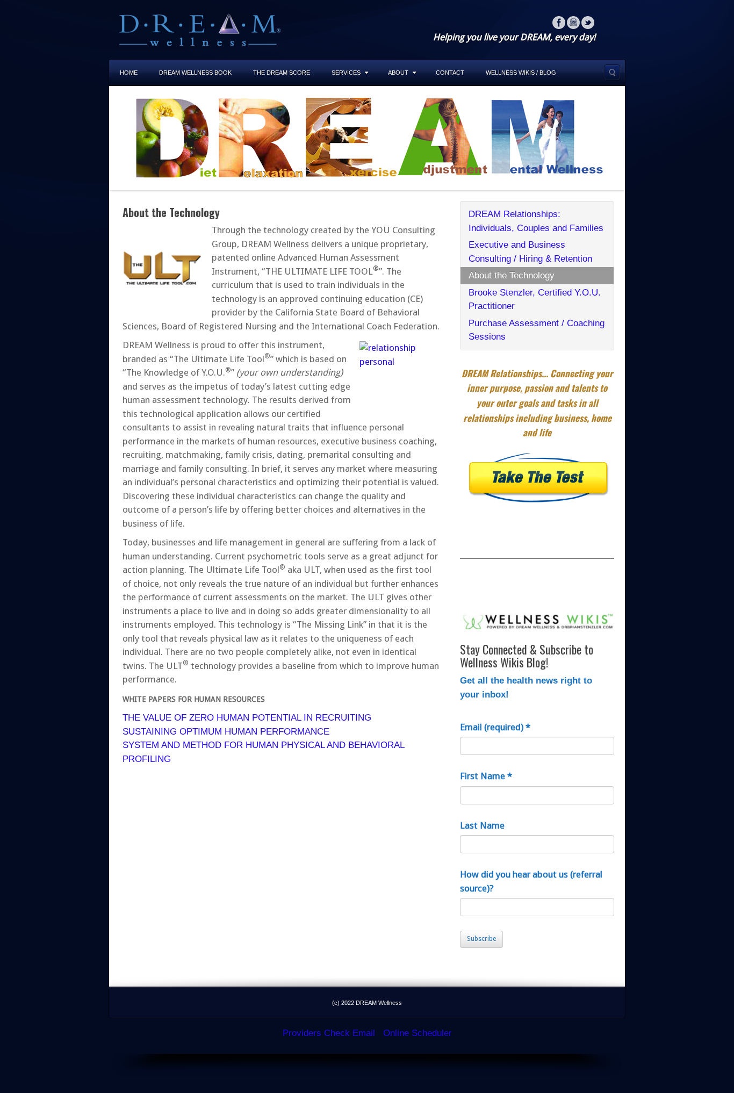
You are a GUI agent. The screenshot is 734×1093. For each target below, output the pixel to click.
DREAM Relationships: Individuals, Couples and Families (536, 221)
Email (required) (495, 727)
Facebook (558, 22)
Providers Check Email (329, 1033)
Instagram (573, 22)
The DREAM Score (281, 72)
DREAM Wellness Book (195, 72)
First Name (486, 776)
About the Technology (512, 275)
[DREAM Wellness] (199, 29)
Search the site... (612, 72)
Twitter (587, 22)
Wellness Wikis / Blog (521, 72)
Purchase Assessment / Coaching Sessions (537, 330)
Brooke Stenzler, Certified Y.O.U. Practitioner (535, 299)
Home (129, 72)
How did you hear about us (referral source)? (531, 881)
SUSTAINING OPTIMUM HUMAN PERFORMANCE (226, 732)
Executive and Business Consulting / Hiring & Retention (530, 252)
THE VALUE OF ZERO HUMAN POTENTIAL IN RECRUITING (247, 718)
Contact (450, 72)
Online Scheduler (417, 1033)
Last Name (482, 825)
